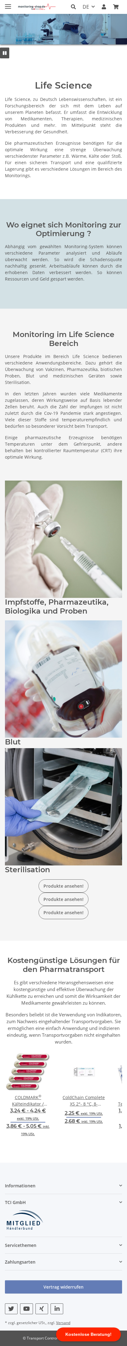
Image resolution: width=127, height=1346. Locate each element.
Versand (63, 1322)
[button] (75, 7)
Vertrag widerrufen (63, 1287)
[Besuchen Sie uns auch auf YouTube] (26, 1308)
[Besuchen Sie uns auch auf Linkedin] (57, 1308)
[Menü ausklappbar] (8, 4)
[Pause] (4, 53)
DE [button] (86, 6)
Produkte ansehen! (63, 886)
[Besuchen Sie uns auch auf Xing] (41, 1308)
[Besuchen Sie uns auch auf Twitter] (11, 1308)
